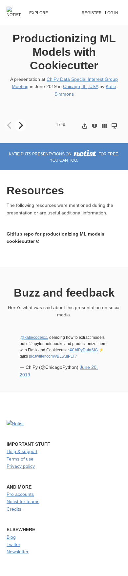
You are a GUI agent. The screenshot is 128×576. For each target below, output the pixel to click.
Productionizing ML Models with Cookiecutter (64, 52)
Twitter (13, 544)
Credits (14, 509)
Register (92, 13)
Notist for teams (23, 501)
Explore (38, 13)
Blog (11, 537)
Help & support (22, 451)
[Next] (20, 125)
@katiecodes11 (34, 337)
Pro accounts (20, 494)
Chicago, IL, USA (80, 86)
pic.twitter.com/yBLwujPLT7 (53, 356)
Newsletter (18, 551)
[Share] (85, 126)
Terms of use (20, 459)
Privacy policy (21, 466)
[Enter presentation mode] (114, 126)
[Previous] (10, 125)
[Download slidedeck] (94, 126)
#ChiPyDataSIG (84, 350)
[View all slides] (104, 126)
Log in (111, 13)
